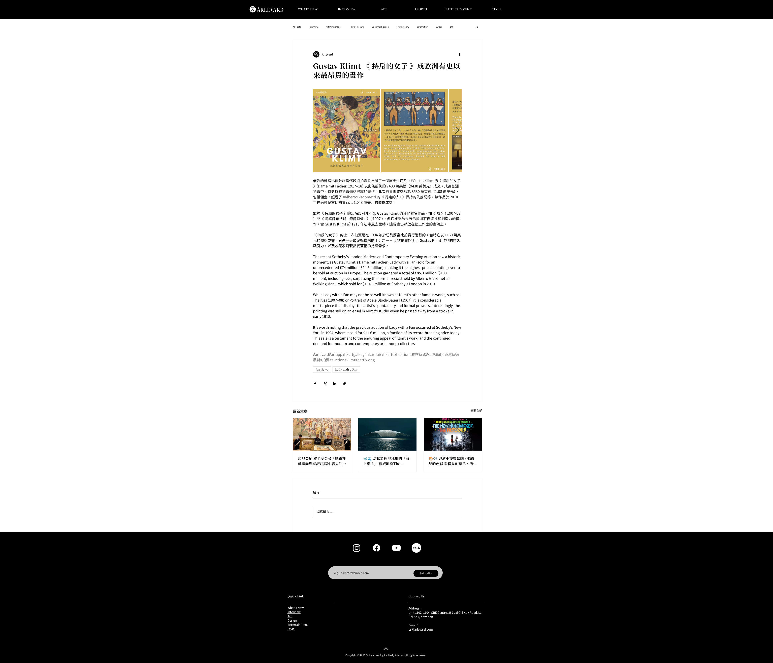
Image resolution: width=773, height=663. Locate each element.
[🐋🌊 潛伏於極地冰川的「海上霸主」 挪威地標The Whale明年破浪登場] (387, 434)
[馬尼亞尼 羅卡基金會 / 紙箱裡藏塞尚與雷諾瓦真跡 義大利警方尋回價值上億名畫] (322, 434)
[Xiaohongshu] (416, 548)
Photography (403, 26)
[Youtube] (396, 548)
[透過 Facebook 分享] (315, 383)
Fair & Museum (357, 26)
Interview (313, 26)
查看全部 (476, 410)
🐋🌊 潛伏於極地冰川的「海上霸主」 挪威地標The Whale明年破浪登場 (386, 461)
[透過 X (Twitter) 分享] (325, 383)
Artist (439, 26)
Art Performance (334, 26)
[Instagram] (357, 548)
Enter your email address (349, 563)
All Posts (297, 26)
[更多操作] (459, 54)
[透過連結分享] (344, 383)
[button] (477, 26)
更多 (452, 26)
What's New (422, 26)
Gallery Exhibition (380, 26)
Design (292, 620)
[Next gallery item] (457, 131)
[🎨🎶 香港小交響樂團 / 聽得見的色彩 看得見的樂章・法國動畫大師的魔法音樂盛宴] (453, 434)
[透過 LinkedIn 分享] (335, 383)
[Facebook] (376, 548)
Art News (322, 369)
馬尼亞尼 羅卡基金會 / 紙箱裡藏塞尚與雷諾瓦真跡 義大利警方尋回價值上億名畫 (322, 461)
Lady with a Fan (346, 369)
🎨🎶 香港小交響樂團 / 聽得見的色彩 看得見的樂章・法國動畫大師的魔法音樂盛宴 (453, 461)
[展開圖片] (346, 130)
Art (289, 616)
